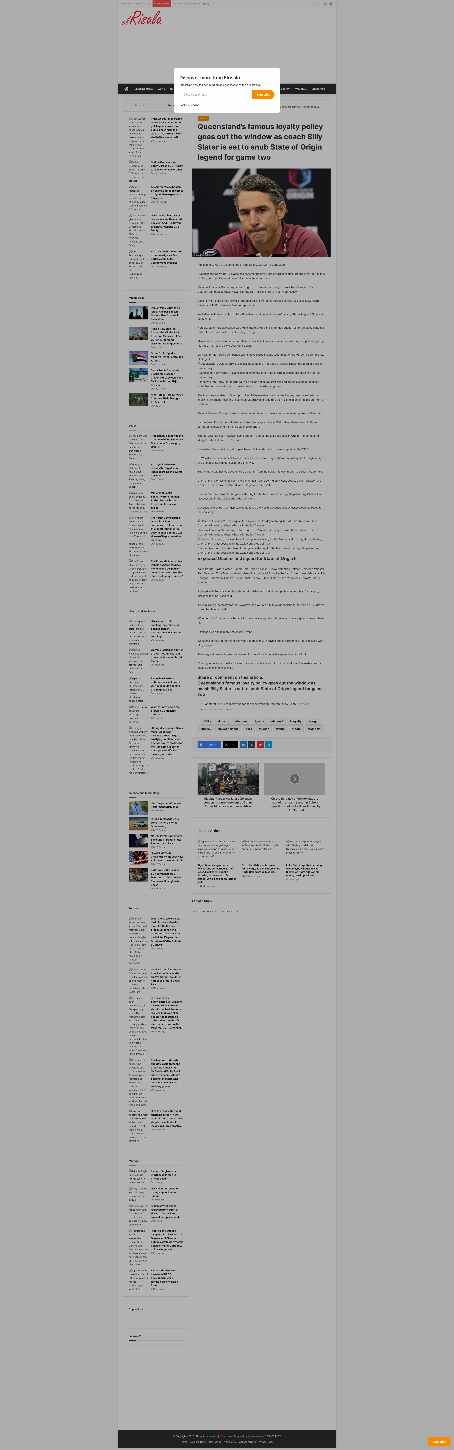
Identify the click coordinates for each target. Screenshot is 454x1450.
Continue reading (189, 104)
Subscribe (263, 94)
